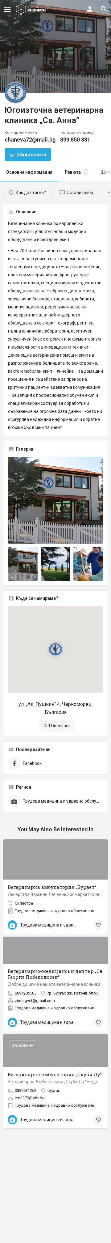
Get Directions (57, 725)
